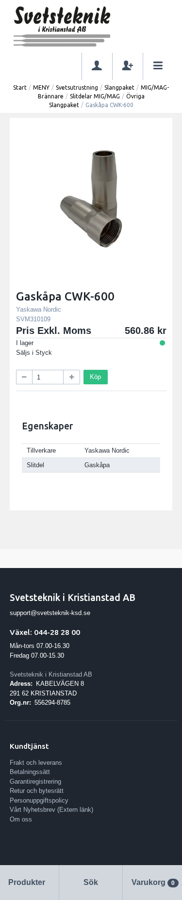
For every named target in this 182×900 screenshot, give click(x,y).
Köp (95, 376)
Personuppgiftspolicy (39, 800)
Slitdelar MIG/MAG (95, 96)
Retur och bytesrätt (37, 790)
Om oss (21, 819)
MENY (41, 87)
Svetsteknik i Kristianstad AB (51, 674)
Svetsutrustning (77, 87)
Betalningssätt (30, 771)
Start (20, 87)
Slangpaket (119, 87)
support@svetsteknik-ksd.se (50, 612)
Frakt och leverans (36, 762)
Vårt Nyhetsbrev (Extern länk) (51, 809)
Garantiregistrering (35, 781)
